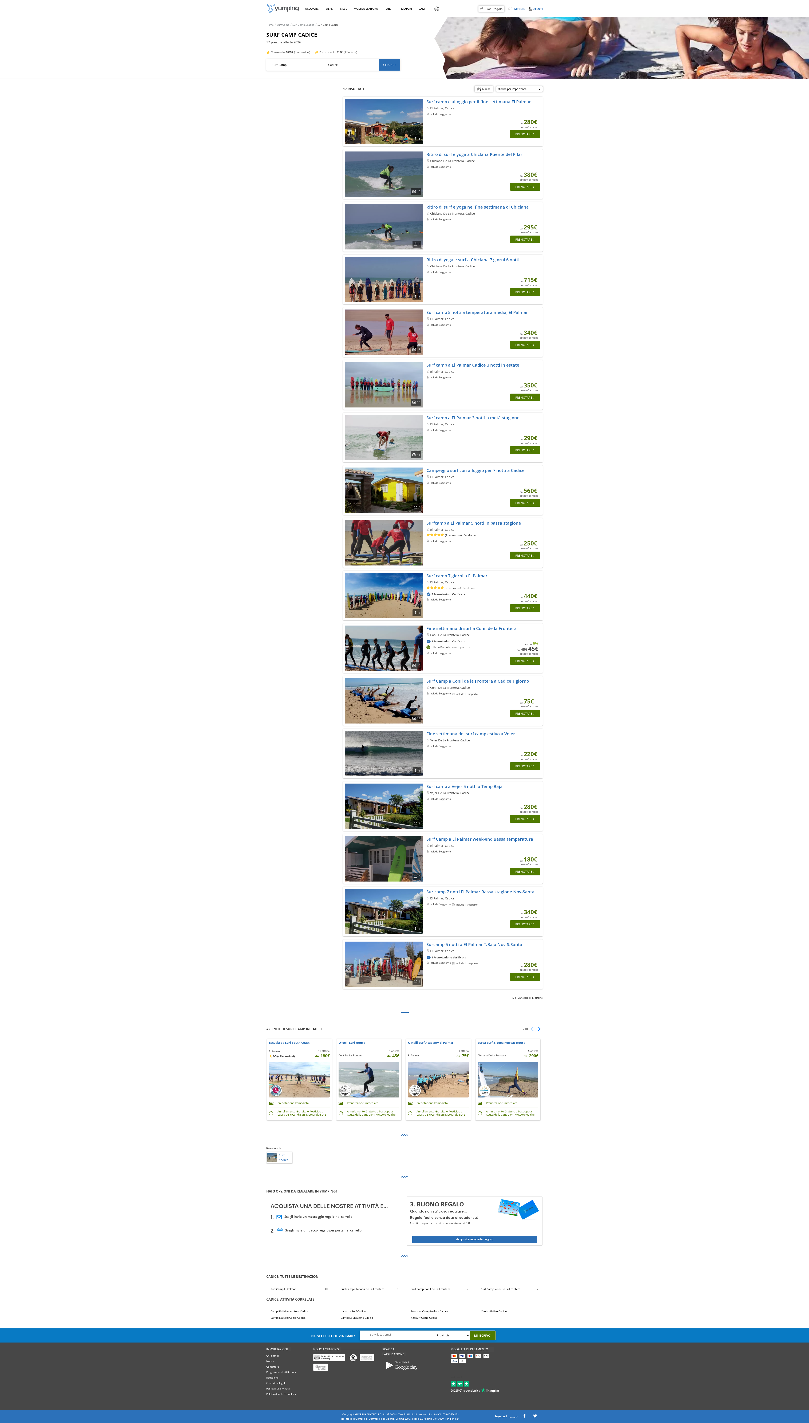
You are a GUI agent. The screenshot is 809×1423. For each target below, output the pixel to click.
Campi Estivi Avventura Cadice (289, 1311)
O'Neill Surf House (352, 1043)
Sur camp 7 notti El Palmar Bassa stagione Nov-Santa (480, 892)
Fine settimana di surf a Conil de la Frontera (471, 628)
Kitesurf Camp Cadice (424, 1318)
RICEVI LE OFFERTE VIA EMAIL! (333, 1336)
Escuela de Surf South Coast (289, 1043)
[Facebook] (524, 1417)
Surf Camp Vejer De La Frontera (500, 1289)
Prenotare (523, 134)
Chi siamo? (272, 1355)
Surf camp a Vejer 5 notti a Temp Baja (464, 786)
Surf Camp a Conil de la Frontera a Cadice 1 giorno (477, 681)
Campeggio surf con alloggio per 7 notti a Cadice (475, 470)
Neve (343, 9)
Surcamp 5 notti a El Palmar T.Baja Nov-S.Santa (474, 944)
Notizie (270, 1361)
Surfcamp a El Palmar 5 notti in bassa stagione (473, 523)
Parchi (389, 9)
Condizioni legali (275, 1383)
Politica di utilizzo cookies (281, 1394)
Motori (406, 9)
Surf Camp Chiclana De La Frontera (362, 1289)
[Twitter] (535, 1417)
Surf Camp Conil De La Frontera (430, 1289)
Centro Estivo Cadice (494, 1311)
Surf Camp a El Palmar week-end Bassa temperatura (479, 839)
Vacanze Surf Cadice (353, 1311)
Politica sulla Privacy (278, 1388)
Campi (423, 9)
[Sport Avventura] (283, 8)
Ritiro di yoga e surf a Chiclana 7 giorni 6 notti (473, 260)
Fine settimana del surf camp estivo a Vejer (470, 734)
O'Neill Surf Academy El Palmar (430, 1043)
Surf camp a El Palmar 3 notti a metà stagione (473, 418)
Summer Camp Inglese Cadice (429, 1311)
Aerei (330, 9)
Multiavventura (365, 9)
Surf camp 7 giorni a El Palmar (457, 576)
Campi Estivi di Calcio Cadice (288, 1318)
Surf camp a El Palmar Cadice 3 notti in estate (472, 365)
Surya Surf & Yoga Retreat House (501, 1043)
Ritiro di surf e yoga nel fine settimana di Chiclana (477, 207)
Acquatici (312, 9)
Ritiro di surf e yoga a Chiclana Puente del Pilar (474, 154)
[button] (538, 1029)
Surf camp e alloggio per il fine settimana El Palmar (478, 102)
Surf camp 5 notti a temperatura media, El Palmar (477, 312)
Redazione (272, 1377)
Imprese (519, 9)
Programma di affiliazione (281, 1372)
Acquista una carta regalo (474, 1239)
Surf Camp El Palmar (283, 1289)
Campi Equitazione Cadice (357, 1318)
